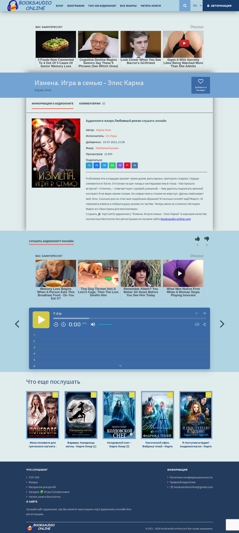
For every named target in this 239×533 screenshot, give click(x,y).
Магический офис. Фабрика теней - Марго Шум (157, 444)
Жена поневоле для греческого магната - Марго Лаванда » (43, 444)
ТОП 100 (34, 477)
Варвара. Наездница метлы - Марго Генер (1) (81, 444)
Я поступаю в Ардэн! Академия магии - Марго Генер (196, 444)
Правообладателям (182, 482)
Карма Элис (103, 130)
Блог (59, 5)
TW (104, 165)
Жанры (33, 482)
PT (127, 165)
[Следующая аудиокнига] (222, 323)
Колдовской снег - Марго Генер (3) (119, 444)
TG (89, 165)
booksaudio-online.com (176, 219)
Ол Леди (111, 136)
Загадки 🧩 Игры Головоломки (49, 492)
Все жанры (128, 5)
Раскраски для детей (42, 487)
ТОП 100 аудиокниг (102, 5)
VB (120, 165)
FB (96, 165)
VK (135, 165)
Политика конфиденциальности (191, 477)
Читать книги (150, 5)
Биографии (75, 5)
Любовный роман (127, 120)
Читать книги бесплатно (45, 496)
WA (112, 165)
